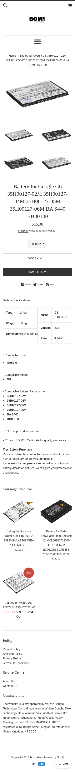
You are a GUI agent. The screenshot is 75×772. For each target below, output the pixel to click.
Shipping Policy (12, 653)
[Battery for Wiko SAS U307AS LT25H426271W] (19, 583)
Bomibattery (36, 757)
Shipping (23, 230)
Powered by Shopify (54, 757)
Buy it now (37, 271)
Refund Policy (11, 649)
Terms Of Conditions (16, 663)
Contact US (10, 685)
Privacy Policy (12, 658)
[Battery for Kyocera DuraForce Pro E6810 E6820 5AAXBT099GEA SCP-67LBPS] (19, 511)
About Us (9, 681)
